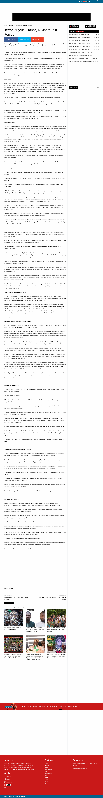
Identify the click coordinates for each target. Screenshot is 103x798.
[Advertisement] (51, 17)
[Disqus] (35, 684)
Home (5, 25)
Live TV (81, 31)
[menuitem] (24, 706)
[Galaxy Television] (11, 706)
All (98, 87)
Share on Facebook (11, 39)
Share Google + (38, 39)
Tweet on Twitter (25, 39)
